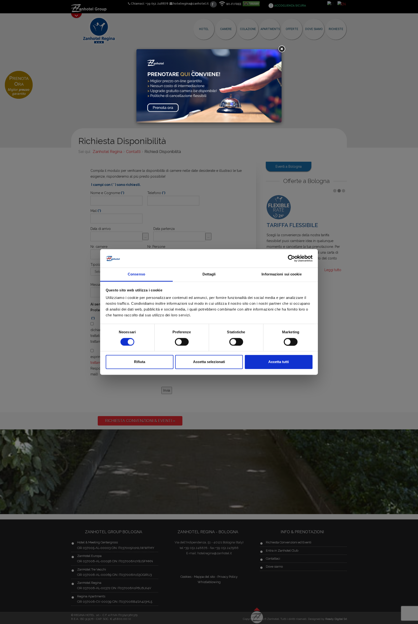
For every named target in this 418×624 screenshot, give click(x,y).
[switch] (182, 342)
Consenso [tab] (136, 274)
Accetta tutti (278, 362)
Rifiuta (139, 362)
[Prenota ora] (209, 85)
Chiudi (281, 49)
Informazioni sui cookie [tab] (281, 274)
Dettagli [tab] (209, 274)
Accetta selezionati (209, 362)
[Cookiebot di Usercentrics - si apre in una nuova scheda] (291, 258)
